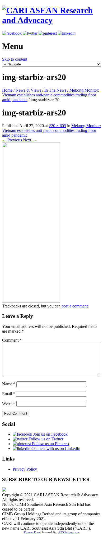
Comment (12, 340)
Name (8, 384)
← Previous (12, 140)
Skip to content (14, 59)
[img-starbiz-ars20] (31, 301)
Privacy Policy (25, 469)
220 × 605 (57, 125)
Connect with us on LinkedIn (55, 448)
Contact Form (32, 532)
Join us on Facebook (50, 434)
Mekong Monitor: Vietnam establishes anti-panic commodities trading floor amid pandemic (50, 95)
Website (8, 403)
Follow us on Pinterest (50, 443)
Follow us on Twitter (45, 439)
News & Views (28, 90)
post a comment (75, 306)
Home (7, 90)
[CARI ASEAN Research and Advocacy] (51, 20)
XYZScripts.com (69, 532)
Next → (29, 140)
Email (8, 393)
